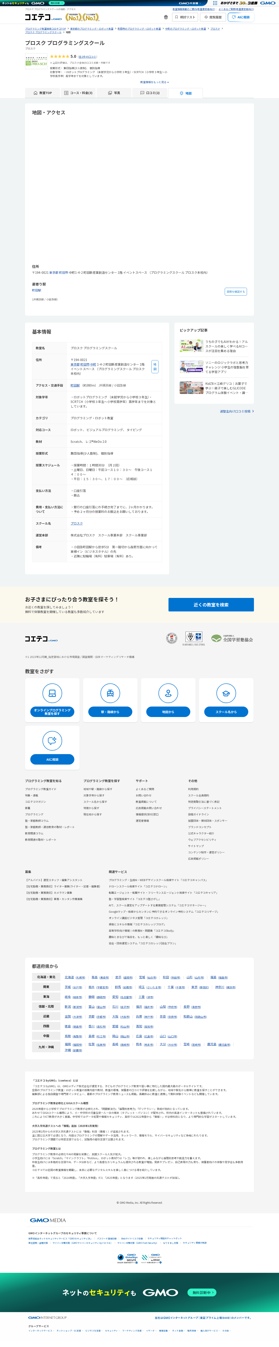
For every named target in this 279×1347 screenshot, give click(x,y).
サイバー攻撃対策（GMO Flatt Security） (137, 1242)
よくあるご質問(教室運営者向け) (236, 9)
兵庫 (139, 1016)
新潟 (68, 1006)
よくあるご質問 (145, 789)
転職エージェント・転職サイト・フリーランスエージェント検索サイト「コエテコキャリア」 (164, 892)
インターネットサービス (40, 1330)
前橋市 (127, 987)
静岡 (91, 996)
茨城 (68, 987)
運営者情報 (142, 820)
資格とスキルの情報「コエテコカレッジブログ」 (137, 924)
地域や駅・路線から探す (97, 789)
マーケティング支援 (132, 1330)
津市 (150, 997)
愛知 (115, 996)
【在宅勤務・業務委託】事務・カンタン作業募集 (54, 899)
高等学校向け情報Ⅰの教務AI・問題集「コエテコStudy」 (142, 930)
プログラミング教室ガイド (40, 789)
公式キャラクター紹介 (201, 833)
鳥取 (68, 1036)
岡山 (115, 1036)
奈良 (163, 1016)
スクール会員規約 (198, 795)
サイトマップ (196, 846)
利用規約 (193, 789)
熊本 (139, 1044)
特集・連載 (31, 795)
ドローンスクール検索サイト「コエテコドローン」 (138, 886)
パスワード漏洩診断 (107, 1238)
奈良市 (172, 1016)
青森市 (104, 977)
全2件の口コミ (87, 56)
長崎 (115, 1044)
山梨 (163, 1006)
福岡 (68, 1044)
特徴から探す (91, 808)
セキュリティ (111, 1330)
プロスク (77, 523)
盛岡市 (128, 977)
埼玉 (142, 987)
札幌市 (80, 977)
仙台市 (152, 977)
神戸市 (149, 1016)
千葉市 (180, 987)
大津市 (77, 1016)
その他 (225, 1330)
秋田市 (175, 977)
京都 (91, 1016)
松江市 (101, 1036)
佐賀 (91, 1044)
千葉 (171, 987)
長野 (187, 1006)
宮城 (142, 977)
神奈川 (219, 987)
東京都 (53, 272)
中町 (93, 364)
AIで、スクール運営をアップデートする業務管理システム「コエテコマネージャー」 (158, 905)
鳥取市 (77, 1036)
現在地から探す (92, 814)
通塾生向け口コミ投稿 (235, 411)
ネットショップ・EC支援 (69, 1330)
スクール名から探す (95, 801)
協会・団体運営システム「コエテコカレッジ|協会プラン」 (143, 943)
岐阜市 (77, 997)
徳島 (68, 1026)
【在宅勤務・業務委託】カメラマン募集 (48, 892)
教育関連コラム (34, 833)
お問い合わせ (143, 795)
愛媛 (115, 1026)
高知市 (149, 1026)
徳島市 (77, 1026)
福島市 (223, 977)
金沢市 (125, 1007)
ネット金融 (177, 1330)
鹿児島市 (224, 1044)
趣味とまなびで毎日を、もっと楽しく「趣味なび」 (139, 937)
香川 (91, 1026)
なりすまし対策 (170, 1242)
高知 (139, 1026)
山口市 (172, 1036)
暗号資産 (191, 1330)
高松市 (101, 1026)
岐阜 (68, 996)
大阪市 (125, 1016)
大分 (163, 1044)
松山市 (125, 1026)
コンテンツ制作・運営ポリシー (206, 852)
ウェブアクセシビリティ (202, 839)
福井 (139, 1006)
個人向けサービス (209, 1330)
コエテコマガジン (35, 801)
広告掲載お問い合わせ (149, 808)
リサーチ (150, 1330)
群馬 (118, 987)
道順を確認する (236, 291)
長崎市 (125, 1044)
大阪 (115, 1016)
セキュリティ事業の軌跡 (195, 1242)
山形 (190, 977)
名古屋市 (126, 997)
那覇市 (77, 1050)
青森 (95, 977)
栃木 (91, 987)
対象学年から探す (93, 795)
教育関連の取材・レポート (40, 839)
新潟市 (77, 1007)
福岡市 (77, 1044)
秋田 (166, 977)
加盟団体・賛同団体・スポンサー (207, 820)
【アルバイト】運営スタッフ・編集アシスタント (54, 880)
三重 (142, 996)
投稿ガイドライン (198, 814)
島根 (91, 1036)
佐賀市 (101, 1044)
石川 (115, 1006)
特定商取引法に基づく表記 (203, 801)
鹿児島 (211, 1044)
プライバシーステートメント (205, 808)
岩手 (118, 977)
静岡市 (101, 997)
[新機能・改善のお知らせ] (166, 17)
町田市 (63, 272)
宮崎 (187, 1044)
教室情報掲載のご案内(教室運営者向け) (194, 9)
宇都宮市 (102, 987)
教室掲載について (146, 801)
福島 (213, 977)
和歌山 (188, 1016)
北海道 (69, 977)
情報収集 (163, 1330)
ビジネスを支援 (93, 1330)
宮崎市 (196, 1044)
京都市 (101, 1016)
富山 (91, 1006)
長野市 (196, 1007)
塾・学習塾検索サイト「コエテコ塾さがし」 (135, 899)
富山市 (101, 1007)
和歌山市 (200, 1016)
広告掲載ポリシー (198, 858)
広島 (139, 1036)
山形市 (199, 977)
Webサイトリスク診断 (132, 1238)
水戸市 (77, 987)
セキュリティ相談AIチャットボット (165, 1238)
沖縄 (68, 1050)
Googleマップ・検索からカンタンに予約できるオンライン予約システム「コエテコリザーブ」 (164, 911)
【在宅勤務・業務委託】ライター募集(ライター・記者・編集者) (62, 886)
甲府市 (172, 1007)
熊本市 (149, 1044)
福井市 (149, 1007)
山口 (163, 1036)
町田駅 (36, 290)
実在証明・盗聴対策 (38, 1242)
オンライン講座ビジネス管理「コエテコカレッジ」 (139, 918)
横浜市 (231, 987)
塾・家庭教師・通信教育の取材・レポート (50, 827)
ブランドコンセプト (200, 827)
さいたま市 (153, 987)
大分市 (172, 1044)
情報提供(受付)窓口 (147, 814)
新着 (27, 808)
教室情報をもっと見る (153, 82)
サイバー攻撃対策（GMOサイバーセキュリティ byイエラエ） (83, 1242)
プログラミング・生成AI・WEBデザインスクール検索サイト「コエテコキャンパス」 (158, 880)
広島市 (149, 1036)
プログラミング (34, 814)
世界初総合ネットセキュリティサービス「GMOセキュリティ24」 (60, 1238)
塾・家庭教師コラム (37, 820)
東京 (194, 987)
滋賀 (68, 1016)
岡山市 (125, 1036)
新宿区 (204, 987)
